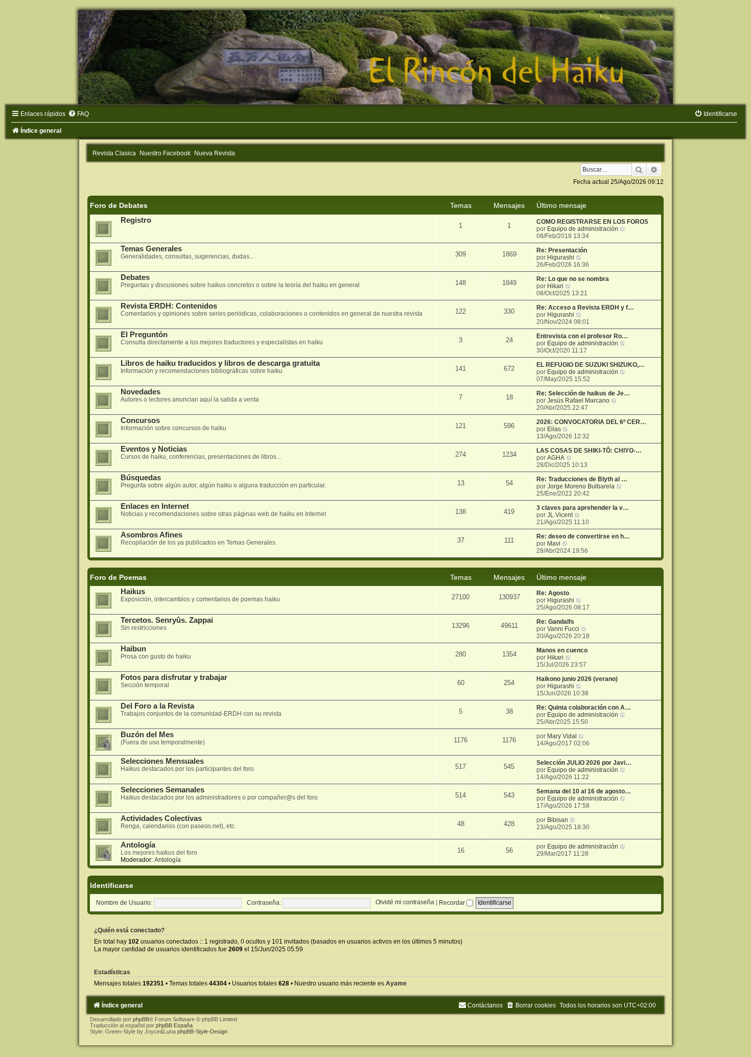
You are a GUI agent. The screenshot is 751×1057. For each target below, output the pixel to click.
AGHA (556, 457)
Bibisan (557, 820)
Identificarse (111, 885)
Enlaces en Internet (155, 506)
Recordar (452, 902)
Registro (136, 220)
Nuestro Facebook (165, 153)
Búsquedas (141, 478)
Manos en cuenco (562, 650)
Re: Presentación (561, 250)
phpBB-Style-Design (202, 1031)
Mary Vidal (562, 736)
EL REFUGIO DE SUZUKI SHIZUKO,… (590, 364)
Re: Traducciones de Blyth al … (581, 479)
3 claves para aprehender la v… (582, 507)
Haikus (133, 592)
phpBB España (174, 1025)
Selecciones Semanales (162, 790)
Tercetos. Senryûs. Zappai (167, 620)
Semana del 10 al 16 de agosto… (583, 791)
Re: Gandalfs (555, 621)
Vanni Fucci (563, 628)
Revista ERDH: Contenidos (169, 306)
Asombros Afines (151, 535)
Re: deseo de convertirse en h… (583, 536)
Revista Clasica (114, 153)
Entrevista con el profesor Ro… (582, 336)
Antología (138, 845)
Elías (554, 429)
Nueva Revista (214, 153)
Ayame (396, 983)
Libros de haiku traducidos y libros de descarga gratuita (220, 363)
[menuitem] (78, 114)
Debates (135, 277)
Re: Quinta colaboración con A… (583, 707)
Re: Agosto (552, 593)
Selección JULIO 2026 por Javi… (583, 762)
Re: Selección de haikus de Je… (583, 393)
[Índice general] (375, 57)
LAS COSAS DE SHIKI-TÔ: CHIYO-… (589, 450)
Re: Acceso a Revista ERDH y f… (585, 307)
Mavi (553, 543)
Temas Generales (151, 249)
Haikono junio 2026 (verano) (577, 679)
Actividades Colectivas (161, 818)
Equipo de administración (582, 228)
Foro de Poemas (118, 577)
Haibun (133, 649)
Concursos (140, 420)
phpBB (141, 1019)
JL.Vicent (560, 515)
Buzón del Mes (147, 735)
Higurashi (560, 257)
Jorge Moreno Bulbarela (581, 486)
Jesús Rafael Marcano (578, 400)
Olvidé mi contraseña (404, 902)
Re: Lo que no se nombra (572, 279)
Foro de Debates (119, 205)
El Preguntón (144, 335)
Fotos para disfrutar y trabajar (174, 677)
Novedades (140, 392)
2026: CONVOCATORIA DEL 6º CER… (591, 422)
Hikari (555, 286)
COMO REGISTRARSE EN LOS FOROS (592, 221)
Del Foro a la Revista (157, 706)
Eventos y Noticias (154, 449)
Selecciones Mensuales (162, 761)
